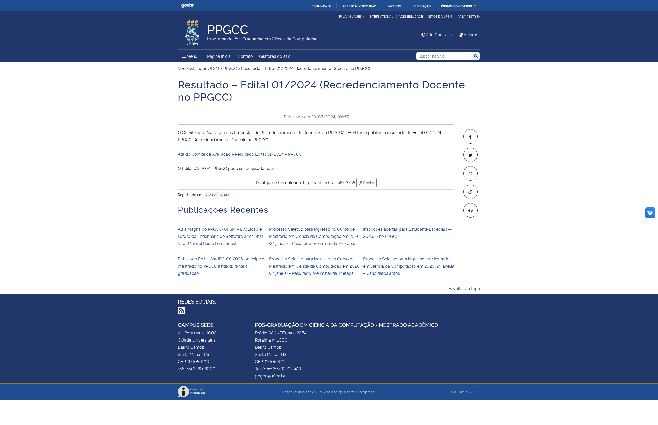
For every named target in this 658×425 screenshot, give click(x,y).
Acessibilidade (411, 16)
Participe (395, 6)
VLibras (471, 34)
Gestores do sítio (275, 56)
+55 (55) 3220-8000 (196, 368)
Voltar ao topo (466, 288)
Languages (352, 16)
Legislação (422, 6)
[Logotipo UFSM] (192, 31)
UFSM (463, 391)
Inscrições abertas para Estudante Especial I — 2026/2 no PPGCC (407, 232)
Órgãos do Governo (456, 6)
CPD (476, 391)
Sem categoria (217, 195)
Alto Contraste (439, 34)
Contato (245, 56)
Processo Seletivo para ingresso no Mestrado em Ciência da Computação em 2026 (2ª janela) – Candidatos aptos (408, 266)
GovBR (187, 5)
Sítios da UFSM (440, 16)
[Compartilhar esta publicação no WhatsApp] (470, 173)
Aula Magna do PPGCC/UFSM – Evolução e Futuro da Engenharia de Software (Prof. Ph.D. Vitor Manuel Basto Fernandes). (221, 236)
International (381, 16)
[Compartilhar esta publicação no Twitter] (470, 155)
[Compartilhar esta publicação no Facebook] (470, 136)
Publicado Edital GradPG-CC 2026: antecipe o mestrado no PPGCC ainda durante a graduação (221, 266)
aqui (270, 168)
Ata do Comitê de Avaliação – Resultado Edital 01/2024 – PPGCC (240, 154)
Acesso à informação (359, 6)
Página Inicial (219, 56)
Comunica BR (321, 6)
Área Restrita (469, 16)
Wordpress (365, 391)
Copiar (369, 182)
